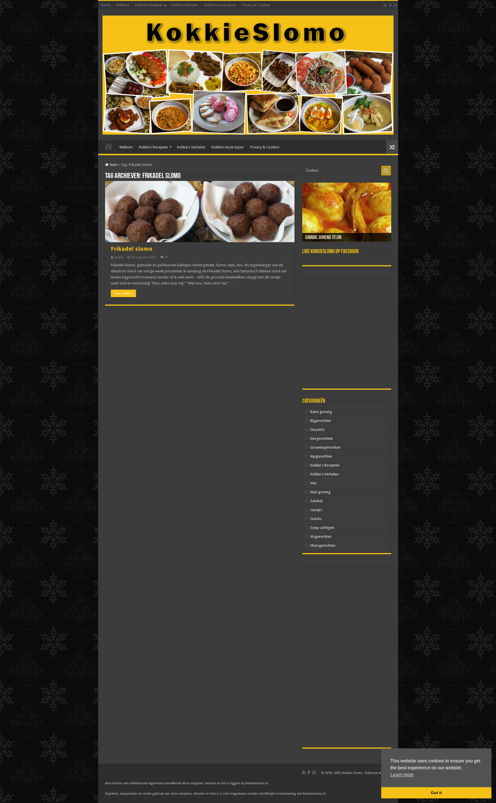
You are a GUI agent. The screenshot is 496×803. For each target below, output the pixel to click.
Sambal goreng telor (323, 237)
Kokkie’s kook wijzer (220, 5)
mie (313, 483)
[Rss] (385, 5)
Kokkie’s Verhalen (184, 5)
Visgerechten (321, 536)
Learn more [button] (402, 774)
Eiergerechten (321, 438)
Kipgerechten (321, 456)
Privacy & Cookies (255, 5)
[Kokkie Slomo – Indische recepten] (248, 74)
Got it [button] (436, 792)
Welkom (122, 5)
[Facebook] (390, 5)
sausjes (316, 510)
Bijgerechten (320, 420)
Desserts (317, 429)
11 (166, 257)
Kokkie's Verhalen (324, 474)
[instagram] (395, 5)
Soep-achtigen (322, 527)
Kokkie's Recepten (325, 465)
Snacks (315, 519)
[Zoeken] (386, 170)
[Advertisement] (346, 335)
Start (112, 164)
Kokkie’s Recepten (148, 5)
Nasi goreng (320, 492)
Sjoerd (118, 257)
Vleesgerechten (323, 545)
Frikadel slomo (131, 248)
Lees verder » (123, 293)
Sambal (316, 501)
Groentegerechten (325, 447)
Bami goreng (321, 412)
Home (106, 5)
